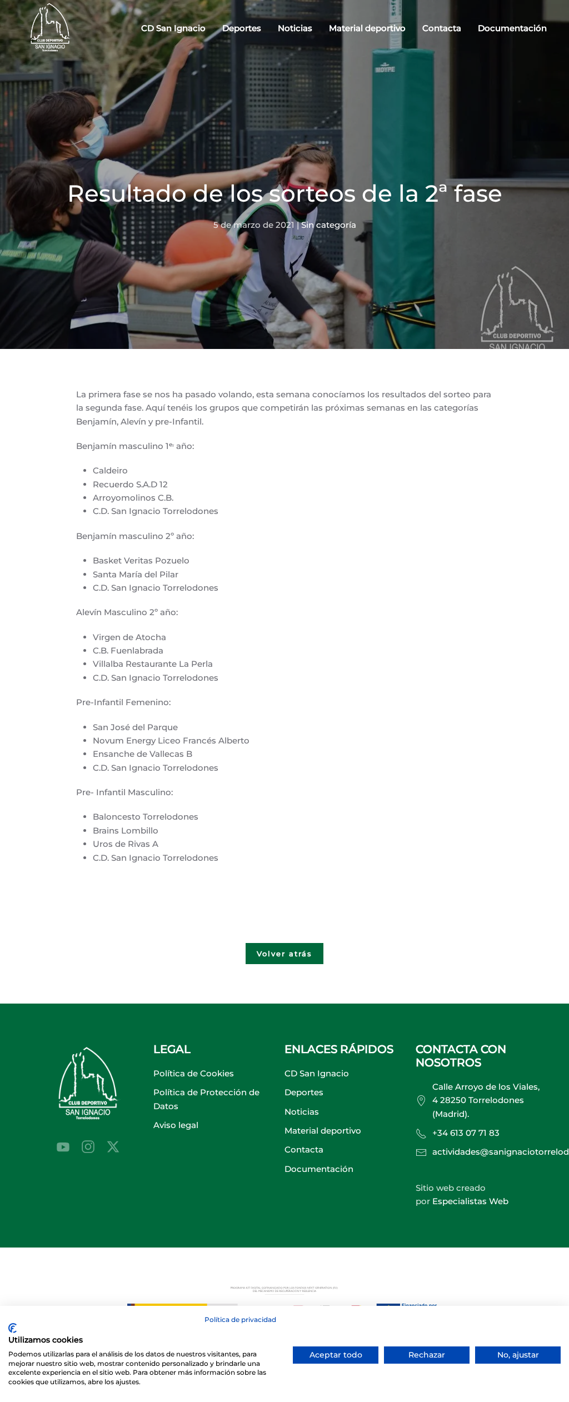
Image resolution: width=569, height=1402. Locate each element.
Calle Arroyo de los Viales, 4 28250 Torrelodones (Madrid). (486, 1100)
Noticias (295, 28)
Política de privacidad (240, 1319)
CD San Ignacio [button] (173, 28)
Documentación (512, 28)
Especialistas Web (470, 1201)
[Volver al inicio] (50, 28)
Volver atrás (284, 953)
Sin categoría (328, 224)
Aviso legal (175, 1125)
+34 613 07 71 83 (466, 1132)
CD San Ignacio (316, 1073)
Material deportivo (367, 28)
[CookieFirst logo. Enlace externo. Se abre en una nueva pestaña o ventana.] (12, 1328)
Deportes (303, 1092)
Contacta (441, 28)
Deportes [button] (241, 28)
